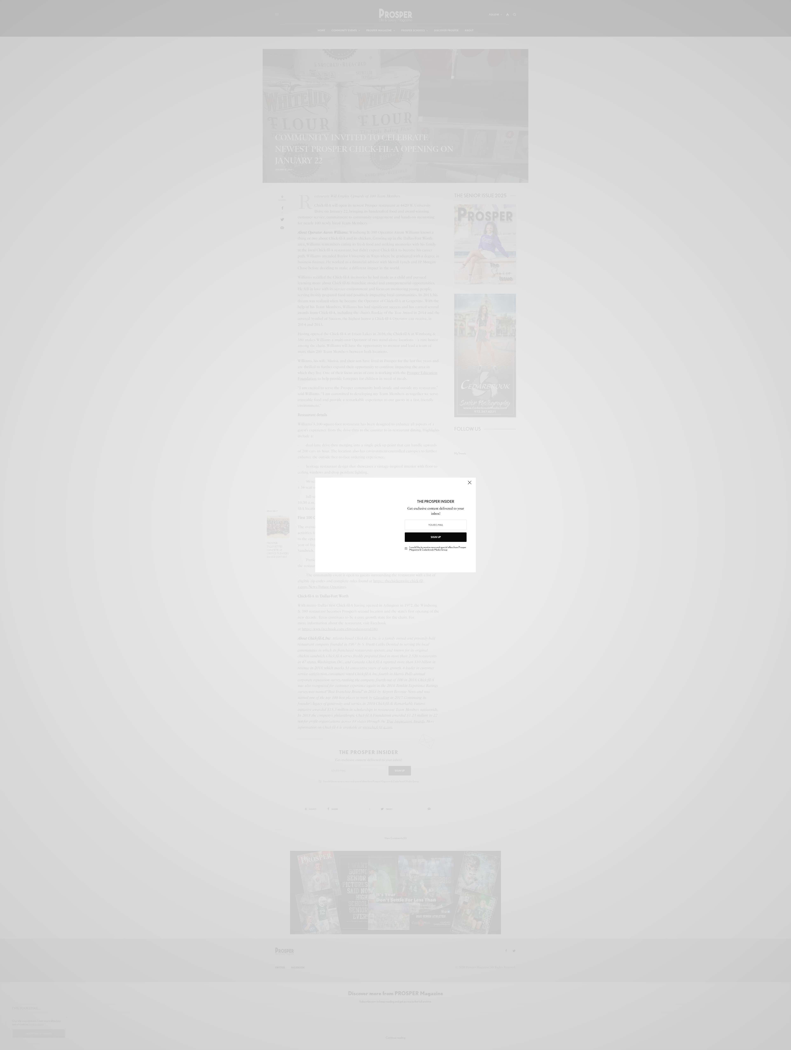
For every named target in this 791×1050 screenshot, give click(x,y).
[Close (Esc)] (470, 484)
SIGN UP (436, 537)
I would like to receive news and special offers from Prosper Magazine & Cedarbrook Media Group (437, 548)
